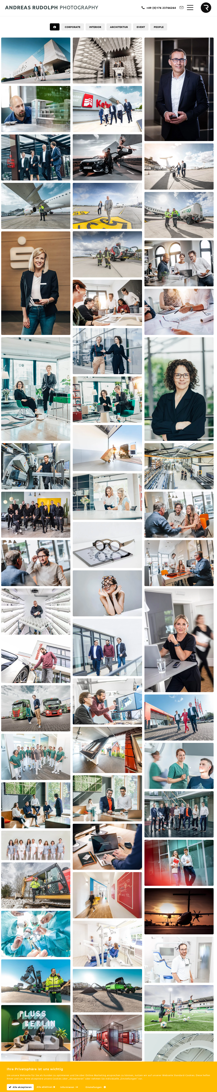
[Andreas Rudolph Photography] (207, 9)
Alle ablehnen (45, 1087)
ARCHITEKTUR (119, 27)
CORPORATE (72, 27)
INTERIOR (95, 27)
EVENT (141, 27)
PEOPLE (159, 27)
